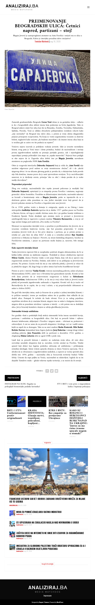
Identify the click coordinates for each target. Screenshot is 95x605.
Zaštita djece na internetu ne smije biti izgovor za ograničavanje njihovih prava (50, 534)
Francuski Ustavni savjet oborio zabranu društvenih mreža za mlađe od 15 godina (47, 500)
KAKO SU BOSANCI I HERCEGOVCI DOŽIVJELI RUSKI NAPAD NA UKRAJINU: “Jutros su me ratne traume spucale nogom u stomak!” (79, 422)
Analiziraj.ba (13, 505)
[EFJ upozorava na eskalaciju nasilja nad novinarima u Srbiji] (12, 524)
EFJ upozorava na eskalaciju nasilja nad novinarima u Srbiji (47, 522)
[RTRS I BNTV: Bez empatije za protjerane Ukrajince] (58, 401)
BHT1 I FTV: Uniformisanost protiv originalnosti (16, 414)
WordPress (60, 602)
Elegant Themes (44, 602)
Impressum (48, 595)
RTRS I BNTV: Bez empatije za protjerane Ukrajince (57, 414)
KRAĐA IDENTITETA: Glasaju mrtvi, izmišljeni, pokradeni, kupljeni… (36, 417)
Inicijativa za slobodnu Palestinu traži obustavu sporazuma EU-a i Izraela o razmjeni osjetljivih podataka (51, 547)
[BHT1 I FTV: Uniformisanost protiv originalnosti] (16, 401)
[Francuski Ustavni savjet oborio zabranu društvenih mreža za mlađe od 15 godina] (48, 471)
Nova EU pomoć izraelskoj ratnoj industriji (38, 512)
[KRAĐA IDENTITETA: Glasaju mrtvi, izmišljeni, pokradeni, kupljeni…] (37, 401)
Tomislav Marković (42, 41)
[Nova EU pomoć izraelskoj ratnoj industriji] (12, 513)
